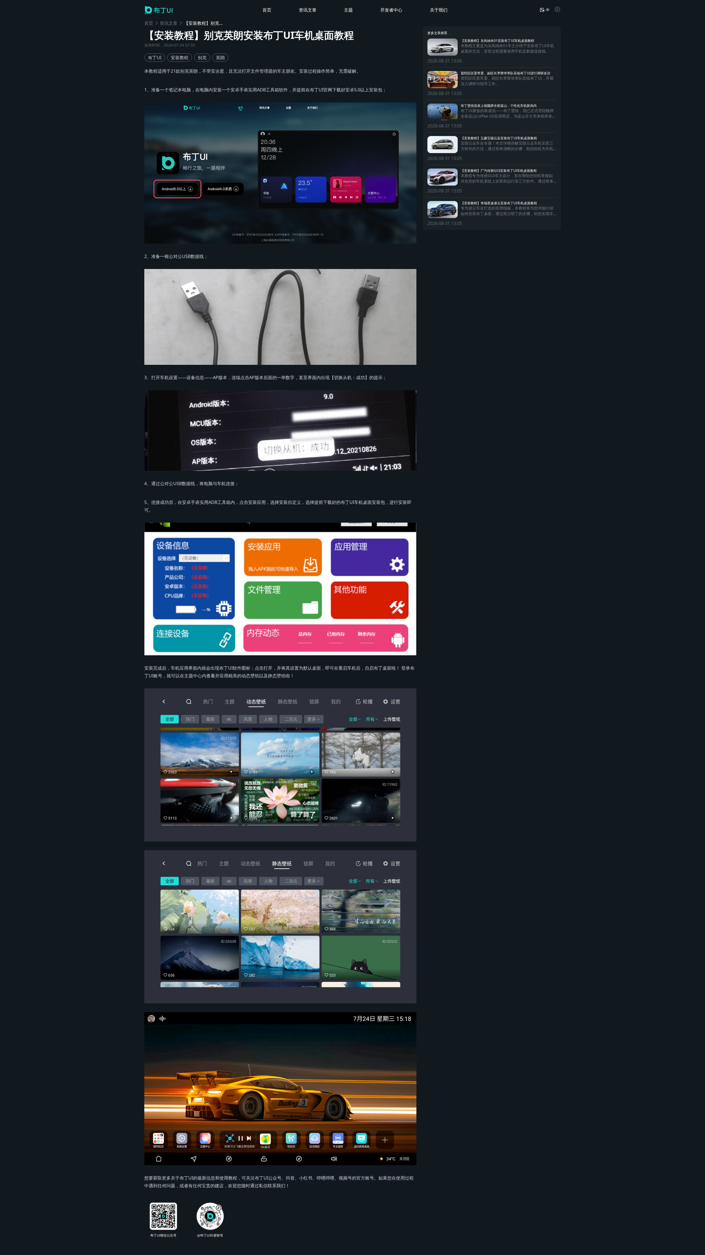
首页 (148, 23)
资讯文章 (168, 23)
